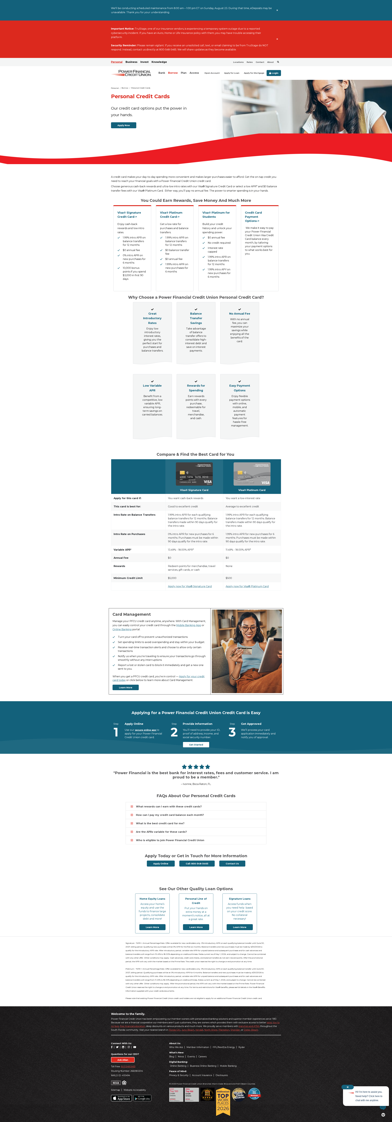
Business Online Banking (203, 1066)
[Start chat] (382, 1107)
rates (269, 1022)
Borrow (173, 72)
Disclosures (222, 1075)
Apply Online (160, 863)
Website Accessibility (135, 1090)
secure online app (146, 730)
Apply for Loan (231, 73)
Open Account (212, 73)
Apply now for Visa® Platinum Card (247, 586)
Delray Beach (251, 1030)
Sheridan (235, 1030)
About (270, 62)
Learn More (125, 687)
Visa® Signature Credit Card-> (129, 215)
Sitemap (115, 1090)
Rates (250, 62)
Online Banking (122, 629)
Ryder (241, 1047)
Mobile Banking (228, 1066)
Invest (144, 62)
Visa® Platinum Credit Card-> (171, 215)
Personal (117, 62)
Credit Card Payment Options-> (253, 217)
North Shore (210, 1030)
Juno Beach (188, 1030)
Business (131, 62)
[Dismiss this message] (277, 10)
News (181, 1056)
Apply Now (123, 125)
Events (191, 1056)
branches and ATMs (249, 1026)
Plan (184, 72)
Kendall (199, 1030)
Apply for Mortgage (254, 73)
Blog (171, 1056)
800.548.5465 (128, 1066)
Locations (238, 62)
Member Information (198, 1047)
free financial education (132, 1026)
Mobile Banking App (188, 625)
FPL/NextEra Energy (224, 1047)
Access (194, 72)
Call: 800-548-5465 (197, 863)
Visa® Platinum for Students (216, 215)
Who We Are (176, 1047)
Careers (202, 1056)
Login (275, 73)
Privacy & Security (178, 1075)
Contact (260, 62)
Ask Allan (122, 1060)
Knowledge (159, 62)
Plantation (224, 1030)
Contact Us (232, 863)
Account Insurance (202, 1075)
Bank (161, 72)
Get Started (196, 744)
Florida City (175, 1030)
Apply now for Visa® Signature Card (190, 586)
